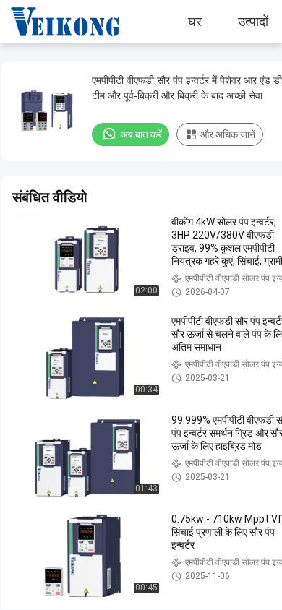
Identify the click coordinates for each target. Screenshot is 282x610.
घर (195, 21)
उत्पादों (253, 21)
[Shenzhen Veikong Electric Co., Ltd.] (54, 22)
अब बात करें (141, 134)
